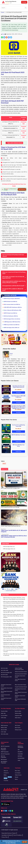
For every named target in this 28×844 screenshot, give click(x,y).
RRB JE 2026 (4, 727)
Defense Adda (18, 713)
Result (4, 463)
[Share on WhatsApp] (2, 37)
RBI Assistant (4, 759)
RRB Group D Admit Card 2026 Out (11, 324)
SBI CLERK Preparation (3, 749)
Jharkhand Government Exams (6, 699)
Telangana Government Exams (6, 685)
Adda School (18, 717)
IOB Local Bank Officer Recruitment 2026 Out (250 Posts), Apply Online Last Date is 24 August (13, 639)
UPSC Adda (3, 717)
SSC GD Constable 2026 (6, 672)
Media (5, 774)
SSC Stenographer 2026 (6, 676)
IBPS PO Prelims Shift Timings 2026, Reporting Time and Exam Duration (14, 635)
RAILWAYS (20, 751)
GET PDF (25, 841)
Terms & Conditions (17, 835)
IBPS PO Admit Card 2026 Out (10, 313)
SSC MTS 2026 (4, 674)
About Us (6, 770)
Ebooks (16, 777)
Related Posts (4, 469)
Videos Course (18, 774)
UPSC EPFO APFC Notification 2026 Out (13, 307)
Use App (24, 2)
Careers (8, 777)
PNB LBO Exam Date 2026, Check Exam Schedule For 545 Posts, (13, 654)
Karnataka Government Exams (20, 676)
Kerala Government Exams (21, 673)
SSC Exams (17, 725)
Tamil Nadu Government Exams (20, 680)
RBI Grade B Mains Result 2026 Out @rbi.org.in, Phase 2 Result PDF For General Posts (13, 620)
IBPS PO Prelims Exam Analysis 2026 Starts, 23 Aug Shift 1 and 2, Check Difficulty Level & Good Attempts (14, 598)
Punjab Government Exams (21, 686)
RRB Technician (4, 725)
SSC (19, 749)
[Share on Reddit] (6, 37)
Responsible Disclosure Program (9, 833)
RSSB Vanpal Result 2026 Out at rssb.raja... (10, 507)
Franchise (6, 780)
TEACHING (20, 753)
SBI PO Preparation (5, 746)
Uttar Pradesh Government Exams (21, 693)
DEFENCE (20, 756)
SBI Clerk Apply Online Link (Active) (12, 318)
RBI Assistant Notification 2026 (20, 700)
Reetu (3, 34)
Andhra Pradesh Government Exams (19, 669)
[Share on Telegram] (4, 37)
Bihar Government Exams (20, 684)
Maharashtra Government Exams (6, 688)
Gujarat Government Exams (5, 695)
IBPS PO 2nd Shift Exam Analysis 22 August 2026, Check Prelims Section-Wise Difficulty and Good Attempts (13, 607)
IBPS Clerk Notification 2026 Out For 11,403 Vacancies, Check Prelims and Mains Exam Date (13, 628)
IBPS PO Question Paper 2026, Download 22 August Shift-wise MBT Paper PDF (14, 611)
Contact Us (6, 772)
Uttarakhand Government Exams (20, 689)
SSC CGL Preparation (3, 756)
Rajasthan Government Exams (20, 696)
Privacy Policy (5, 837)
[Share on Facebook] (9, 37)
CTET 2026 (3, 731)
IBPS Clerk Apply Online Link (9, 548)
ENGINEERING (21, 758)
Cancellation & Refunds (7, 835)
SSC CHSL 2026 (4, 670)
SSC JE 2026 (4, 729)
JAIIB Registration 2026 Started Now (12, 321)
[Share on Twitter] (11, 37)
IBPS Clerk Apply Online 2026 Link (11, 327)
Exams (2, 12)
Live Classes (18, 772)
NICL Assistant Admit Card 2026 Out (12, 304)
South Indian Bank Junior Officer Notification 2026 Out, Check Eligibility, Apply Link (13, 624)
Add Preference (21, 189)
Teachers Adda (4, 711)
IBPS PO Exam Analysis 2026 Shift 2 (12, 298)
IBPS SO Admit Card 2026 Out (10, 301)
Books (16, 779)
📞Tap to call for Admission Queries (14, 142)
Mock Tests (17, 770)
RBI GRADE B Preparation (4, 762)
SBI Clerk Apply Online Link (9, 546)
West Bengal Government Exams (6, 692)
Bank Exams (17, 727)
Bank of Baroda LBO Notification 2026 (12, 310)
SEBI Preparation (5, 751)
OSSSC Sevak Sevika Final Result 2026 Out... (11, 526)
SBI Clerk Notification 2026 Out (11, 316)
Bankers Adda (18, 711)
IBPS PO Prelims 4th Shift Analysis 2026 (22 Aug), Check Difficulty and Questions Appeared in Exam (13, 602)
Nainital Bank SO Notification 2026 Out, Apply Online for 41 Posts (14, 632)
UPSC (19, 760)
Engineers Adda (18, 715)
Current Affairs (4, 715)
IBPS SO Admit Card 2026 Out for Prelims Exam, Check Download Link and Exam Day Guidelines (13, 647)
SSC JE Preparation (5, 753)
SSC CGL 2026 (4, 668)
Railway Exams (18, 729)
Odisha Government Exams (21, 671)
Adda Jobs (3, 713)
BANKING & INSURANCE (20, 747)
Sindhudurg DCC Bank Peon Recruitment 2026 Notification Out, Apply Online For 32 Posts (13, 643)
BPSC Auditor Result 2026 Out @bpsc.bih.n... (10, 488)
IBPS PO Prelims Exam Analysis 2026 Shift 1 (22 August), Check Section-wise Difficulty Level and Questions (13, 616)
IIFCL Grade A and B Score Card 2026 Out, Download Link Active (14, 651)
